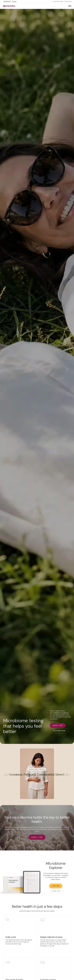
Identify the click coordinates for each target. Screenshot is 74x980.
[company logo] (9, 6)
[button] (69, 6)
